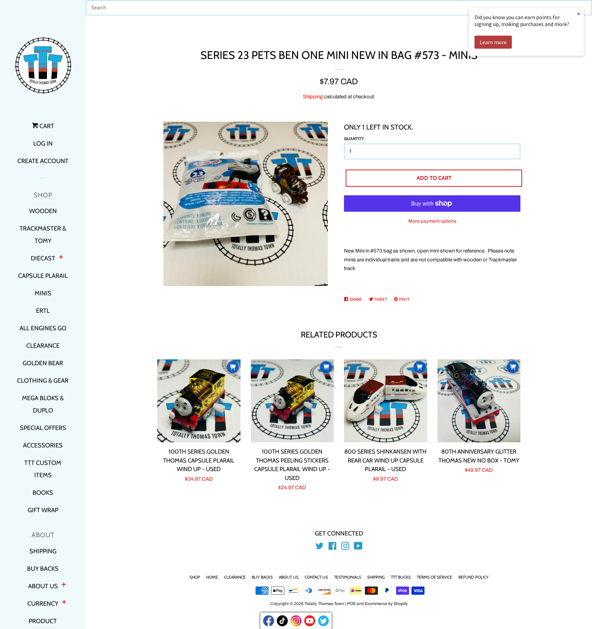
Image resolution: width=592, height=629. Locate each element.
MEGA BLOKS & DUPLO (43, 404)
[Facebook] (268, 621)
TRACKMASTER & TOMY (43, 235)
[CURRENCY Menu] (64, 602)
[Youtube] (310, 621)
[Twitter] (323, 621)
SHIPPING (43, 551)
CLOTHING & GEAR (43, 380)
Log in (43, 143)
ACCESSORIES (43, 445)
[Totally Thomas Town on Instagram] (345, 547)
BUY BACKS (43, 568)
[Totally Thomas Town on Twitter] (320, 547)
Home (212, 577)
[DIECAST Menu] (61, 257)
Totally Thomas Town (324, 603)
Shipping (313, 96)
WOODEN (43, 211)
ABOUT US (43, 586)
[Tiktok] (282, 621)
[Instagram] (296, 621)
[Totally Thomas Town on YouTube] (358, 547)
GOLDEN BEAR (43, 363)
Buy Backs (262, 577)
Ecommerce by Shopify (386, 603)
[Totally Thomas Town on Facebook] (332, 547)
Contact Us (316, 577)
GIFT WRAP (43, 510)
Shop (194, 577)
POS (351, 603)
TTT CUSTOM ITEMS (42, 469)
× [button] (578, 13)
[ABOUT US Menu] (64, 585)
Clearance (235, 577)
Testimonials (347, 577)
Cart (46, 126)
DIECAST (43, 258)
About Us (288, 577)
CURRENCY (42, 603)
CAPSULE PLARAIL (43, 276)
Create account (43, 161)
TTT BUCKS (401, 577)
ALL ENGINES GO (43, 328)
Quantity (354, 138)
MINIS (43, 293)
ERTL (43, 310)
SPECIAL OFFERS (43, 428)
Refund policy (473, 577)
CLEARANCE (43, 345)
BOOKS (43, 492)
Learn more (493, 42)
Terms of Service (434, 577)
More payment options (432, 221)
